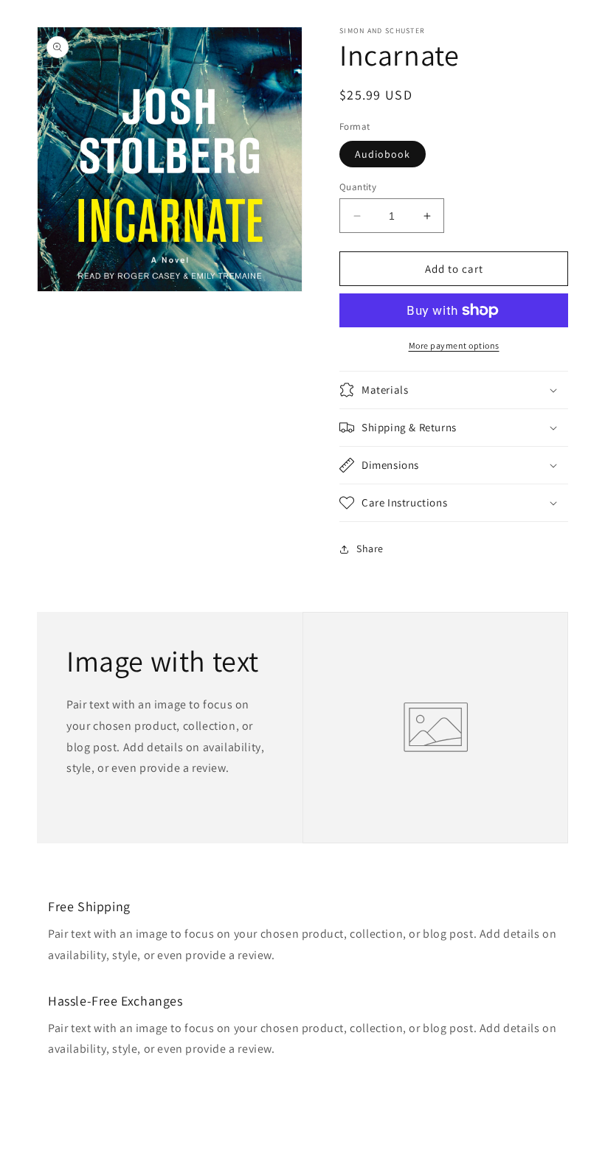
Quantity (357, 187)
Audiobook (382, 154)
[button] (453, 390)
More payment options (454, 345)
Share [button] (370, 548)
